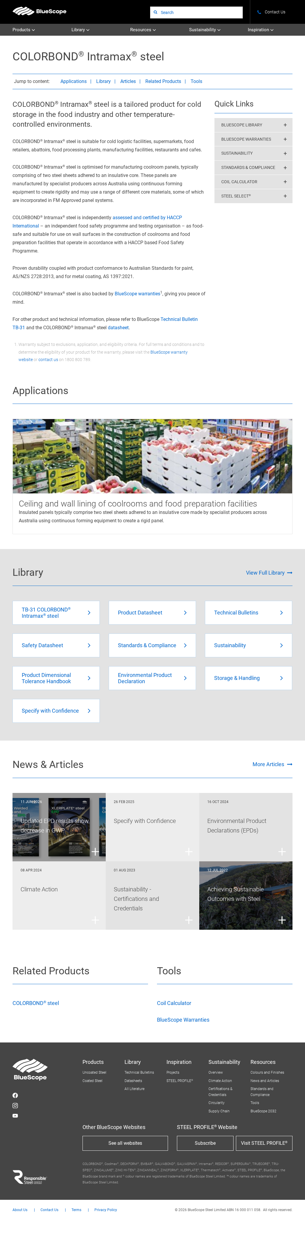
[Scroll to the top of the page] (292, 1221)
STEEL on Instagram (15, 1105)
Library (78, 29)
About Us (20, 1210)
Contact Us (49, 1210)
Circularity (216, 1103)
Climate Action (220, 1081)
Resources (141, 29)
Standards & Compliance (248, 167)
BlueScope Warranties (246, 139)
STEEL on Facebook (15, 1095)
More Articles (268, 764)
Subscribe (205, 1143)
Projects (172, 1072)
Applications (73, 81)
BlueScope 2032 (263, 1111)
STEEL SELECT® (236, 196)
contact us (48, 359)
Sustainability (203, 29)
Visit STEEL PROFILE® (264, 1143)
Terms (76, 1210)
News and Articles (264, 1081)
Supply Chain (219, 1111)
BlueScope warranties (137, 294)
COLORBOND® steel (36, 1003)
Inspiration (259, 29)
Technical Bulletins (139, 1072)
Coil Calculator (239, 181)
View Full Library (265, 573)
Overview (215, 1072)
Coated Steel (92, 1081)
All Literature (134, 1089)
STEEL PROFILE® (179, 1081)
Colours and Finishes (267, 1072)
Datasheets (133, 1081)
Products (22, 29)
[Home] (39, 10)
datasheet (118, 327)
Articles (128, 81)
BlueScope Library (241, 125)
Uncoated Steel (94, 1072)
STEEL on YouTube (15, 1115)
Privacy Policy (105, 1210)
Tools (196, 81)
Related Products (163, 81)
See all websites (125, 1143)
